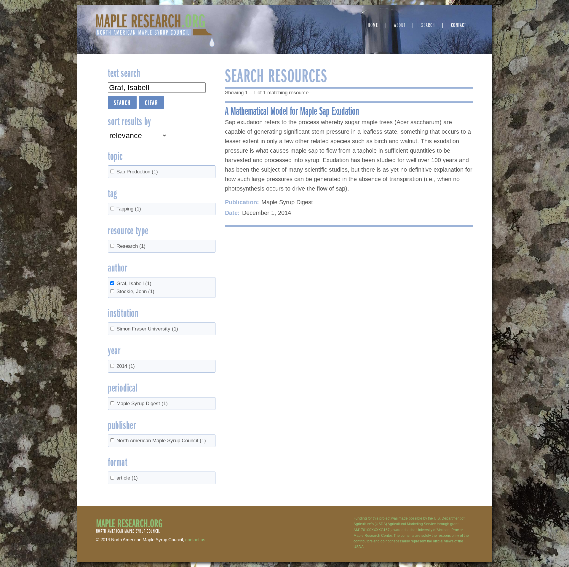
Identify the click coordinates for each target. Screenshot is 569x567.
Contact (458, 24)
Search (428, 24)
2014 (125, 366)
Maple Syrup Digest (142, 403)
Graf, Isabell (133, 283)
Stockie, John (135, 291)
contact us (195, 539)
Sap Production (137, 172)
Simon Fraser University (147, 329)
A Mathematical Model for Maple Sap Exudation (292, 110)
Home (373, 24)
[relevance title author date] (137, 135)
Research (131, 246)
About (399, 24)
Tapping (128, 209)
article (127, 478)
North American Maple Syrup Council (161, 440)
